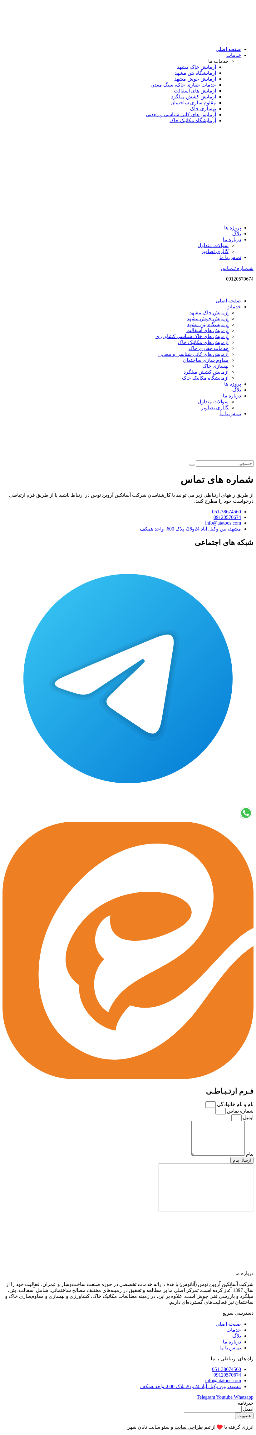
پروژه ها (232, 227)
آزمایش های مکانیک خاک (203, 342)
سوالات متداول (213, 245)
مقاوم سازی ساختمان (206, 360)
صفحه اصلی (228, 49)
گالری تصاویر (215, 251)
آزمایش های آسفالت (207, 330)
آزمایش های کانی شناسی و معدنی (193, 354)
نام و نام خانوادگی (235, 1104)
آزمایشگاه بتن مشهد (208, 324)
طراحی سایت (189, 1427)
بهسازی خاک (215, 366)
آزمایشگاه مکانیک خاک (205, 378)
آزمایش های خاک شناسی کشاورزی (192, 336)
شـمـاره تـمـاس (237, 268)
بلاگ (236, 233)
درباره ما (232, 239)
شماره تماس (240, 1111)
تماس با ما (230, 257)
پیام (249, 1154)
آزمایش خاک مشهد (209, 312)
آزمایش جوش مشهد (208, 318)
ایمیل (248, 1117)
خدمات (233, 55)
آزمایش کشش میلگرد (206, 372)
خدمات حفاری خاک (209, 348)
